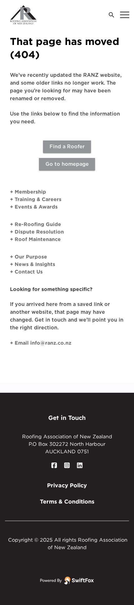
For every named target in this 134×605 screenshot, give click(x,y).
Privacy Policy (67, 485)
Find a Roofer (67, 146)
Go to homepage (67, 164)
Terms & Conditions (67, 501)
